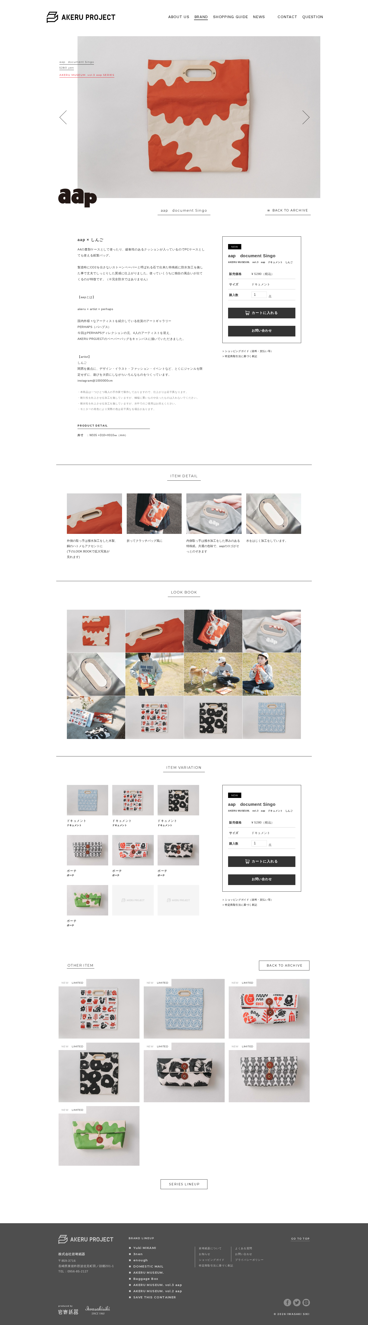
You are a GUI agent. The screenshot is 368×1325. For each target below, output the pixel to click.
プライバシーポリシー (249, 1259)
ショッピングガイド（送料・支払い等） (249, 351)
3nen (138, 1254)
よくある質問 (243, 1248)
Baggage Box (145, 1278)
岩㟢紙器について (210, 1248)
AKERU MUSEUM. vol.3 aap (157, 1284)
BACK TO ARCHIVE (290, 210)
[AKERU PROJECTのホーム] (81, 20)
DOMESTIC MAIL (148, 1266)
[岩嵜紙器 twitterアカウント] (297, 1305)
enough (140, 1260)
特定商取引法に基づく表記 (241, 356)
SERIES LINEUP (184, 1184)
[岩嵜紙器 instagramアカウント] (306, 1305)
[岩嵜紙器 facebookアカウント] (287, 1305)
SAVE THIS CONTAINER (154, 1297)
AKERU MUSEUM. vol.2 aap (157, 1291)
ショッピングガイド (212, 1259)
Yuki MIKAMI (144, 1247)
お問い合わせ (262, 330)
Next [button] (306, 117)
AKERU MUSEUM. (148, 1272)
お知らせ (204, 1254)
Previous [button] (63, 117)
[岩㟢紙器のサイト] (68, 1313)
